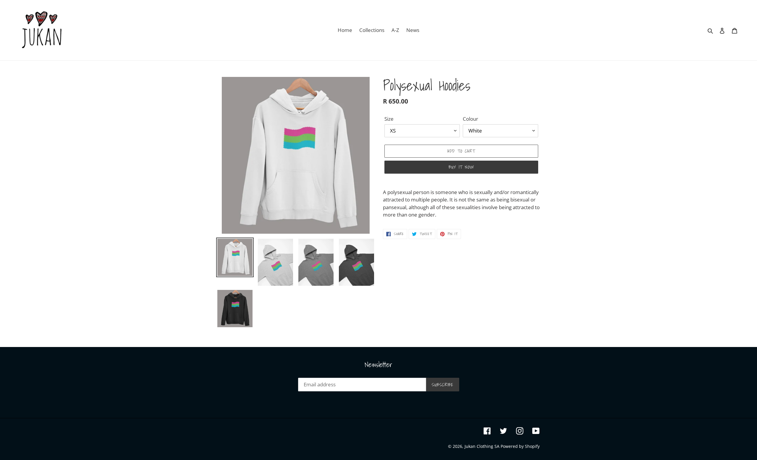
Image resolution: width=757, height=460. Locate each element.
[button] (461, 203)
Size (389, 118)
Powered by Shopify (520, 446)
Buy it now (461, 166)
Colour (470, 118)
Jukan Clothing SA (483, 446)
